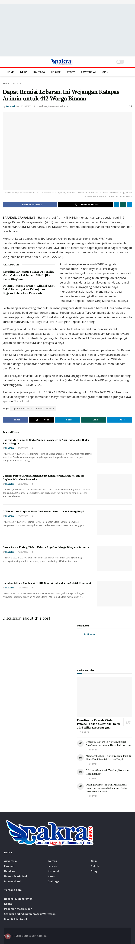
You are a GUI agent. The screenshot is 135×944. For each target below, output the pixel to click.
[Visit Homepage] (61, 61)
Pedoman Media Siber (18, 909)
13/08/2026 (23, 552)
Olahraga (53, 881)
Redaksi (10, 106)
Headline (16, 83)
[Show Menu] (5, 61)
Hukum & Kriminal (58, 106)
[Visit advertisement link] (67, 2)
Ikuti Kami (83, 625)
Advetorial (88, 72)
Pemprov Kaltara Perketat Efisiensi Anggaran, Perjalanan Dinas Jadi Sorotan (108, 743)
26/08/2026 (23, 448)
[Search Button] (129, 61)
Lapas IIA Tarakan (22, 408)
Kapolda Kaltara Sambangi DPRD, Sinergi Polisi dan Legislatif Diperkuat (47, 583)
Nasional (53, 871)
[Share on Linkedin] (116, 204)
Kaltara (39, 72)
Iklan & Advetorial (15, 919)
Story (71, 72)
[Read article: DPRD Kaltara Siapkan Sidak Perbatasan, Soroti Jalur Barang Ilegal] (114, 522)
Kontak (8, 903)
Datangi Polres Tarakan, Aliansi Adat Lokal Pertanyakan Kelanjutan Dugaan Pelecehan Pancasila (28, 289)
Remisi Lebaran (45, 408)
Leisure (56, 72)
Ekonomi (9, 866)
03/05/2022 (27, 106)
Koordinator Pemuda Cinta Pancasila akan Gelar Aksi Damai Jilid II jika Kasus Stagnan (28, 275)
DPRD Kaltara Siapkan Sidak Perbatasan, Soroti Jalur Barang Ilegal (43, 511)
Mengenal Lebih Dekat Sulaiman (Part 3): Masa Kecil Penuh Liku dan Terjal (108, 757)
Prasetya (9, 448)
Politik (95, 866)
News (23, 72)
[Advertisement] (67, 30)
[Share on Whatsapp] (123, 204)
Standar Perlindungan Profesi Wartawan (30, 914)
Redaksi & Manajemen (18, 898)
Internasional (12, 881)
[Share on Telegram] (129, 204)
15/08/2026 (23, 516)
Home (10, 72)
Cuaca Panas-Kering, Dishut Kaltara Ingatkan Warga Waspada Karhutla (46, 547)
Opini (105, 72)
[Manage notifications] (8, 936)
